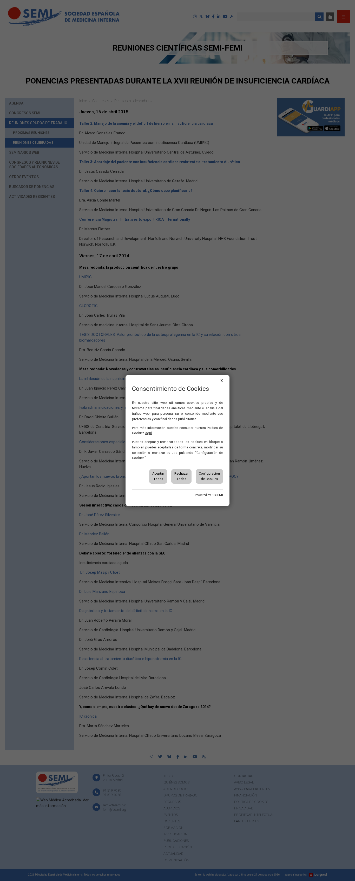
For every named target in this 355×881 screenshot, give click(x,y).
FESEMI (217, 495)
